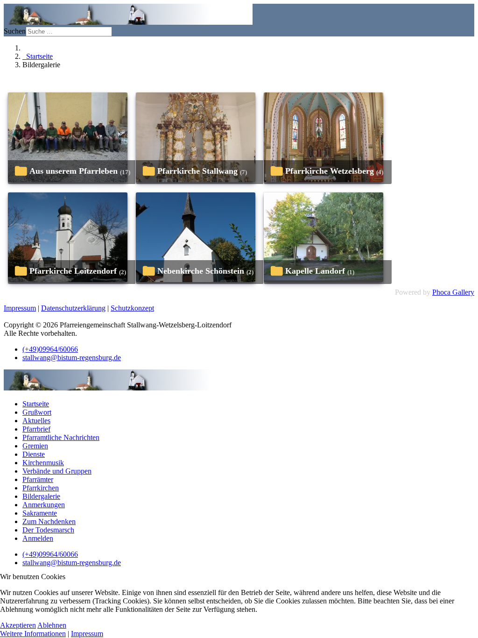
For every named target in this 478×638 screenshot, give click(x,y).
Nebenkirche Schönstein (200, 271)
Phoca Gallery (453, 292)
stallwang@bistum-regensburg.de (71, 358)
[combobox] (69, 31)
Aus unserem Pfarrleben (73, 171)
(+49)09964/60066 (50, 349)
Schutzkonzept (132, 308)
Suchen (15, 31)
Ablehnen (51, 625)
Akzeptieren (18, 625)
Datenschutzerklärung (73, 308)
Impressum (20, 308)
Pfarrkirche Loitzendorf (73, 271)
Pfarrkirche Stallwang (197, 171)
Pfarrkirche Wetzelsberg (329, 171)
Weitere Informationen (33, 634)
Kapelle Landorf (315, 271)
